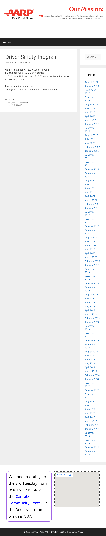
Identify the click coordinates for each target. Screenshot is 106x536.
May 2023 (90, 112)
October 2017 (92, 390)
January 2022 (92, 151)
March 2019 (91, 314)
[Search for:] (93, 57)
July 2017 (89, 405)
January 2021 (92, 208)
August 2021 (91, 180)
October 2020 (92, 226)
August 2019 (91, 294)
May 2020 (90, 249)
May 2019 (90, 306)
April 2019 (90, 310)
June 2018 (90, 359)
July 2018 (89, 355)
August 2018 (91, 351)
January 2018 (92, 379)
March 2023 (91, 120)
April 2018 (90, 367)
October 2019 (92, 283)
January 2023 (92, 124)
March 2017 (91, 421)
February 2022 (92, 147)
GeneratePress (76, 532)
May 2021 (90, 192)
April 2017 (90, 417)
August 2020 (91, 237)
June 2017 (90, 409)
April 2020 (90, 253)
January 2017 (92, 429)
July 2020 (90, 241)
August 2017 (91, 401)
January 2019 (92, 322)
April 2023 (90, 116)
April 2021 (90, 196)
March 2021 (91, 200)
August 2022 (91, 135)
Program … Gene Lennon (18, 102)
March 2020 (91, 257)
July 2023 (90, 108)
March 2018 (91, 371)
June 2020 (90, 245)
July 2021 (89, 184)
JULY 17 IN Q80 (15, 105)
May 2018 (90, 363)
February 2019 (92, 318)
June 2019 (90, 302)
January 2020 (92, 265)
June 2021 (90, 188)
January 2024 (92, 86)
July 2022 (90, 139)
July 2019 (90, 298)
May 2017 (90, 413)
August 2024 (91, 82)
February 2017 (92, 425)
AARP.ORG (7, 42)
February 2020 (92, 261)
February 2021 (92, 204)
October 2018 (92, 340)
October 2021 (92, 169)
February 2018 (92, 375)
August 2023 (91, 104)
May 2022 (90, 143)
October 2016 (92, 447)
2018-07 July (14, 99)
